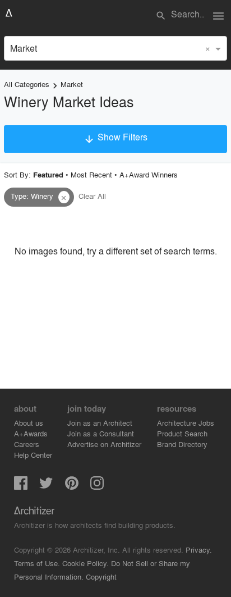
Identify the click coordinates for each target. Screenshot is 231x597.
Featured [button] (48, 175)
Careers (26, 444)
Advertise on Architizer (104, 444)
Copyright (101, 576)
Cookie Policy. (85, 563)
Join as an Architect (99, 422)
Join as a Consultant (100, 433)
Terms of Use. (37, 563)
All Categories (26, 84)
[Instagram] (97, 486)
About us (28, 422)
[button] (64, 197)
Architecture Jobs (185, 422)
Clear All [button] (92, 195)
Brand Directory (182, 444)
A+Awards (31, 433)
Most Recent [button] (91, 174)
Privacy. (199, 549)
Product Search (182, 433)
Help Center (33, 454)
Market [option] (23, 48)
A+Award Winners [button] (148, 174)
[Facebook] (20, 486)
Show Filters (115, 137)
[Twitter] (46, 486)
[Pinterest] (71, 486)
